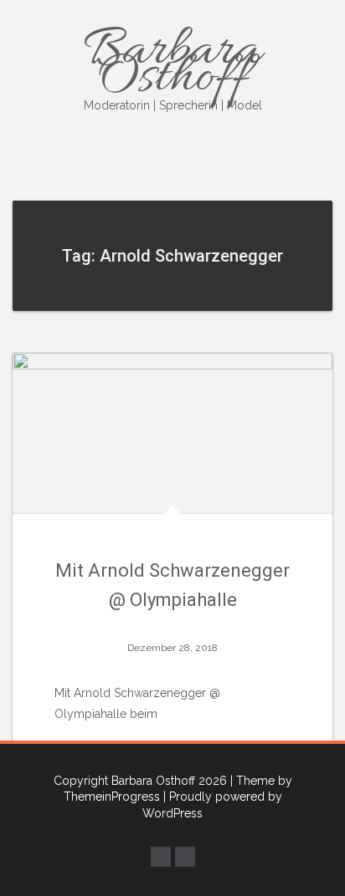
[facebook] (161, 857)
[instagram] (185, 857)
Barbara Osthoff (173, 65)
